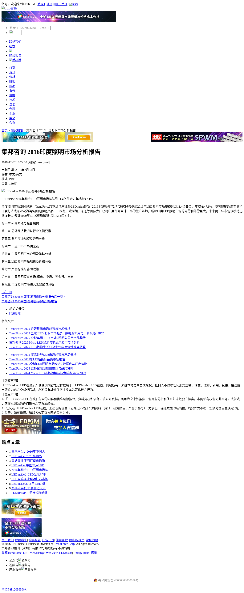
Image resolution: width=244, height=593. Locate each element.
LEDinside (65, 552)
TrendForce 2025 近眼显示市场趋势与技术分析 (39, 328)
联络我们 (15, 41)
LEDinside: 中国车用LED (27, 465)
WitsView (52, 552)
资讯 (12, 72)
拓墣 (94, 552)
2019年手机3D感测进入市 (28, 488)
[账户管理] (61, 4)
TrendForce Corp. (64, 543)
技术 (12, 99)
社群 (12, 46)
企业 (12, 113)
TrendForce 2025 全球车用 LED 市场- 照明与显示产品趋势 (47, 338)
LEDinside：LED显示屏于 (28, 474)
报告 (12, 90)
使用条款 (62, 540)
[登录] (41, 4)
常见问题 (92, 540)
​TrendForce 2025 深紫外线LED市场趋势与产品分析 (42, 354)
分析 (12, 76)
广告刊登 (48, 540)
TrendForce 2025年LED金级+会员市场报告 (37, 359)
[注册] (50, 4)
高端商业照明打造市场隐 (28, 460)
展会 (12, 118)
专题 (12, 109)
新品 (12, 86)
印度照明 (15, 313)
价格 (12, 95)
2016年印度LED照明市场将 (29, 470)
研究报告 (17, 130)
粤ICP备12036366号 (15, 589)
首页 (12, 67)
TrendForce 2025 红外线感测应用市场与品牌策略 (41, 368)
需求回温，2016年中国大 (28, 451)
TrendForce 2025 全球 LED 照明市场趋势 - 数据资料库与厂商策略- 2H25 (56, 333)
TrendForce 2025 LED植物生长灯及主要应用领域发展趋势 (47, 347)
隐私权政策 (76, 540)
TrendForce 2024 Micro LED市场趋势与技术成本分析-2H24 (47, 373)
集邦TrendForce (12, 552)
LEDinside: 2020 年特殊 (26, 456)
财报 (12, 81)
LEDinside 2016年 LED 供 (28, 483)
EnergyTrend (81, 552)
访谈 (12, 104)
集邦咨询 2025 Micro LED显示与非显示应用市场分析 (44, 342)
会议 (12, 122)
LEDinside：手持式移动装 (30, 492)
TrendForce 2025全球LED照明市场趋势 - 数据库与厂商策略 (48, 364)
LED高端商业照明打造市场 (29, 479)
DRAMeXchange (34, 552)
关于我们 (8, 540)
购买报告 (15, 55)
